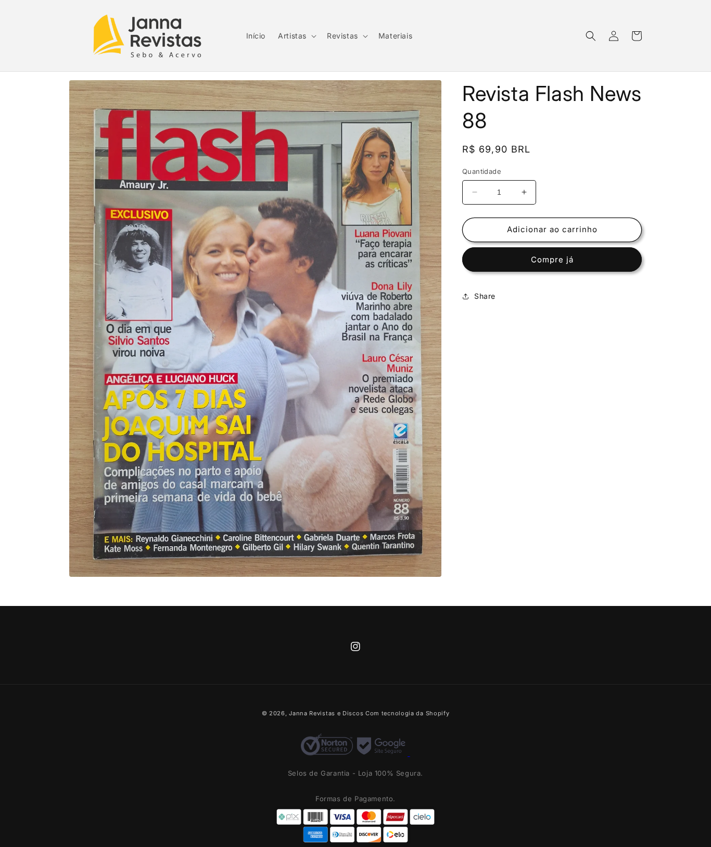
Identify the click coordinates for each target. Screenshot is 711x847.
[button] (296, 36)
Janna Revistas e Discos (326, 713)
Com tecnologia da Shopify (407, 713)
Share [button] (485, 296)
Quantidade (481, 171)
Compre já (552, 259)
